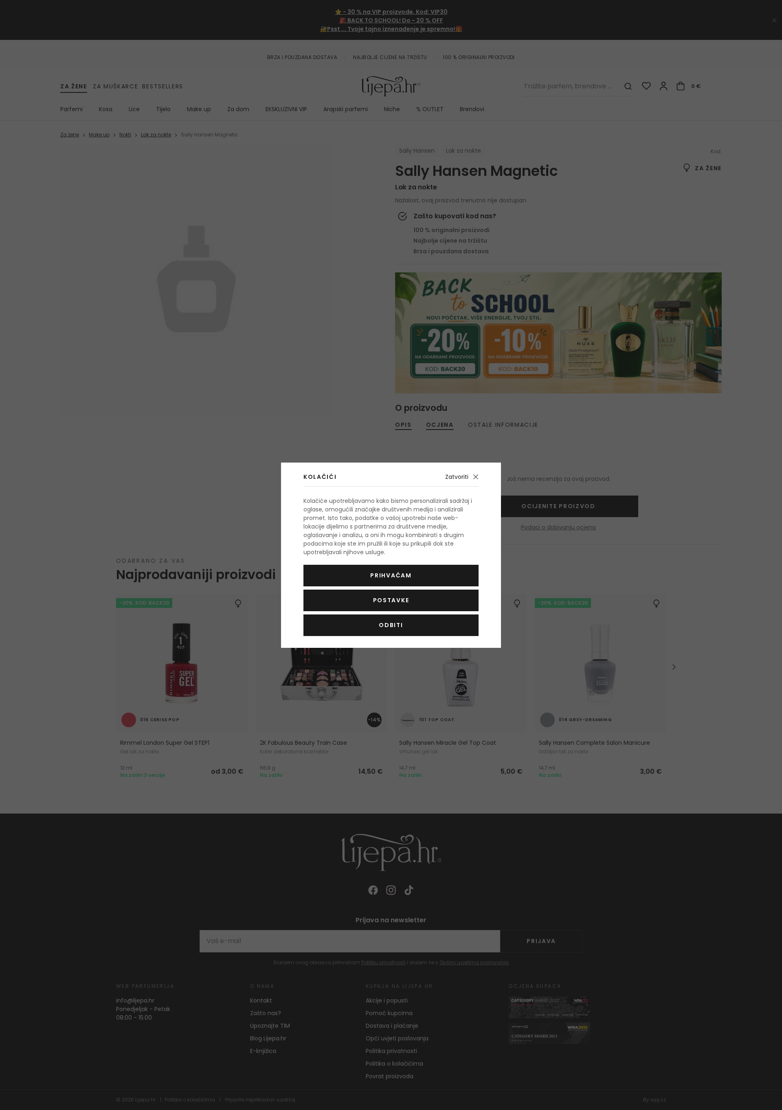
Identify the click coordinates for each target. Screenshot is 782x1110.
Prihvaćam (390, 575)
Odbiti (391, 625)
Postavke (391, 600)
